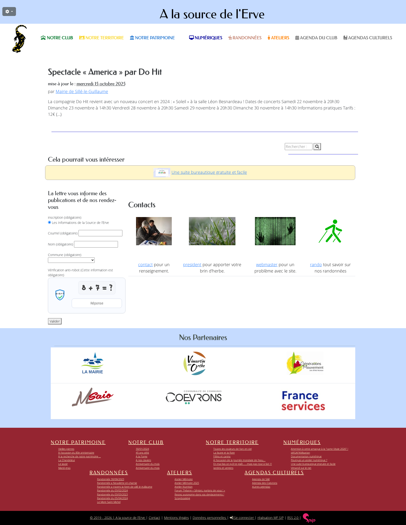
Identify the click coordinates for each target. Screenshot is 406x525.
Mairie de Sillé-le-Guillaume (82, 91)
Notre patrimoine (154, 37)
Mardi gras (64, 468)
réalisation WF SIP (271, 517)
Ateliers (279, 37)
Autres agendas (261, 486)
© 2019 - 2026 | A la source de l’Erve (118, 517)
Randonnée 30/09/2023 (110, 479)
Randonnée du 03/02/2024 (112, 490)
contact (145, 264)
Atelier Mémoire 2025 (187, 483)
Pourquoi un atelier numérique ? (309, 460)
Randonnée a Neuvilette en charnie (117, 483)
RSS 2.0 (293, 517)
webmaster (266, 264)
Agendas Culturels (369, 37)
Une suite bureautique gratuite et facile (209, 172)
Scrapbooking (182, 498)
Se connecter (244, 517)
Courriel (63, 233)
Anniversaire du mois (148, 464)
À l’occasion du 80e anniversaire (76, 452)
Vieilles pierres (66, 449)
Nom (60, 244)
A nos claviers (143, 460)
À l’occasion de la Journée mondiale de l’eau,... (239, 460)
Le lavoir (63, 464)
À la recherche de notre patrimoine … (79, 456)
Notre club (59, 37)
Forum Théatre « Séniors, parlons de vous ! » (200, 490)
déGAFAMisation (300, 452)
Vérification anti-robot (80, 272)
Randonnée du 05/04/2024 (112, 498)
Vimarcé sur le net (301, 468)
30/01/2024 (142, 449)
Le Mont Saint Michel (109, 502)
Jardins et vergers (223, 468)
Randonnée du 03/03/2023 (112, 494)
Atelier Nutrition (183, 486)
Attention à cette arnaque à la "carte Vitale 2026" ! (319, 449)
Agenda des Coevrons (264, 483)
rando (316, 264)
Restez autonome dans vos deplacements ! (199, 494)
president (192, 264)
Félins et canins (221, 456)
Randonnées (247, 37)
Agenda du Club (318, 37)
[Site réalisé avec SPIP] (309, 517)
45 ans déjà (142, 452)
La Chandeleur (66, 460)
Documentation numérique (306, 456)
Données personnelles (210, 517)
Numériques (208, 37)
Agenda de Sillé (261, 479)
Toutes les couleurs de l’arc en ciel (232, 449)
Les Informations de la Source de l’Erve (80, 222)
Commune (64, 255)
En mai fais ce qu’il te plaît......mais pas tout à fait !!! (242, 464)
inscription (64, 217)
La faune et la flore (224, 452)
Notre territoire (104, 37)
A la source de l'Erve (212, 14)
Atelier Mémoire (184, 479)
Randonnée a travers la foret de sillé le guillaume (124, 486)
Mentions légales (176, 517)
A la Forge (141, 456)
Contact (154, 517)
